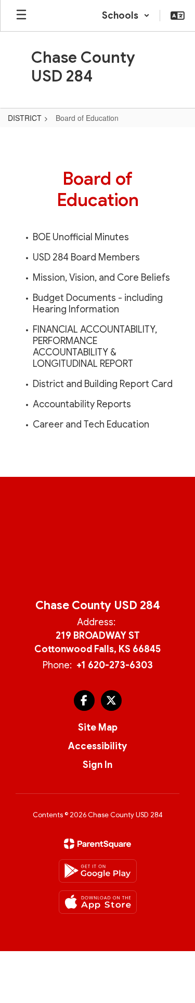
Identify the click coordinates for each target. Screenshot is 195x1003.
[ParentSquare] (97, 843)
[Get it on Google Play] (98, 871)
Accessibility (97, 746)
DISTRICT (25, 118)
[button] (126, 15)
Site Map (98, 727)
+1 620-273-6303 (114, 665)
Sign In (97, 765)
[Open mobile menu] (21, 15)
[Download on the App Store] (98, 902)
